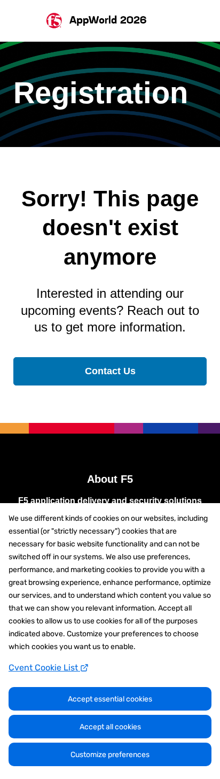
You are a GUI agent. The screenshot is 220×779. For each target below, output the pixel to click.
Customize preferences (110, 754)
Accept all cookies (110, 726)
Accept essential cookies (110, 699)
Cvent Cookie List (44, 667)
